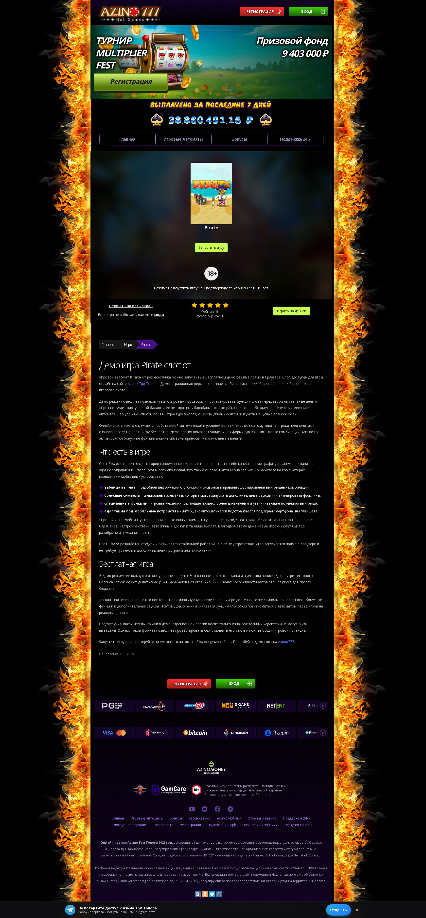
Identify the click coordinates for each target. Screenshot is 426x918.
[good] (218, 305)
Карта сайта (163, 824)
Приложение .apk (221, 824)
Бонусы (239, 139)
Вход (306, 11)
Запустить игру (211, 247)
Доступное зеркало (129, 824)
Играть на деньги (291, 311)
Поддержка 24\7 (295, 139)
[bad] (194, 305)
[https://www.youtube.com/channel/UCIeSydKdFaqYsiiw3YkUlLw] (192, 809)
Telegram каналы (298, 824)
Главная (127, 139)
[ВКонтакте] (198, 894)
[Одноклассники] (205, 894)
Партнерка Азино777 (259, 824)
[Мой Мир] (219, 894)
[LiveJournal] (226, 894)
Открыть (338, 909)
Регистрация (260, 11)
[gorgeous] (226, 305)
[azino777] (204, 809)
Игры (128, 344)
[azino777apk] (230, 809)
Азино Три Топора (143, 383)
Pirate (146, 344)
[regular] (210, 305)
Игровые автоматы (183, 139)
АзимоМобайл (229, 818)
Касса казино (199, 818)
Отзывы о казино (262, 818)
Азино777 (286, 641)
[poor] (202, 305)
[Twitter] (212, 894)
